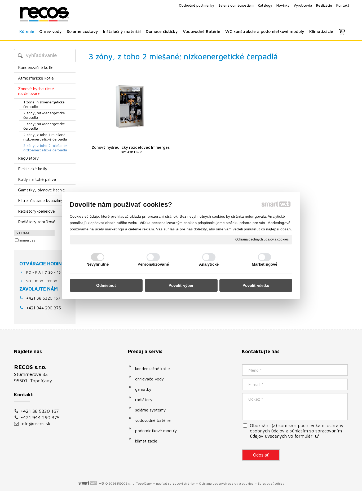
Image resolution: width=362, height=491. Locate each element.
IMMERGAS (27, 240)
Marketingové (264, 264)
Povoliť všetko (255, 285)
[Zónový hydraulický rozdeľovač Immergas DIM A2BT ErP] (130, 105)
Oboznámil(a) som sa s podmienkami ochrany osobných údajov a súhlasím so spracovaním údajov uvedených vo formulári (296, 431)
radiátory (144, 399)
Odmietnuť (106, 285)
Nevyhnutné (97, 264)
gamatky (143, 389)
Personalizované (153, 264)
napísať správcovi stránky (175, 483)
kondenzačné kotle (152, 368)
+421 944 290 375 (40, 417)
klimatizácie (146, 441)
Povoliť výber (181, 285)
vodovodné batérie (153, 420)
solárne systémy (150, 409)
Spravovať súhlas (271, 483)
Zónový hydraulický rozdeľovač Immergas (131, 149)
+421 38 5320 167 (43, 298)
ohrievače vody (149, 378)
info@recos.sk (35, 423)
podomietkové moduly (156, 430)
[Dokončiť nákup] (341, 31)
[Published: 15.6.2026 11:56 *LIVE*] (101, 483)
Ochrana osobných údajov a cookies (262, 239)
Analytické (209, 264)
